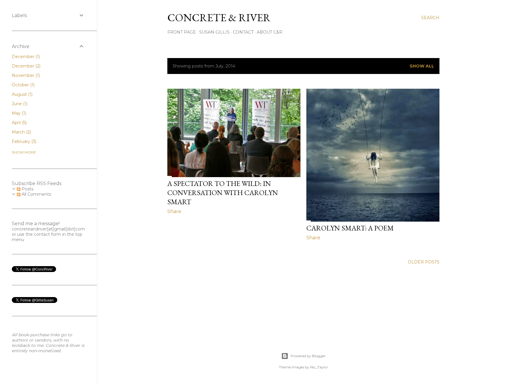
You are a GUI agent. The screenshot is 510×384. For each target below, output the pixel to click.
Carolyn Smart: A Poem (350, 228)
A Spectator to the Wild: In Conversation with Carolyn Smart (222, 192)
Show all (422, 66)
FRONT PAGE (181, 32)
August (21, 94)
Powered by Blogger (308, 356)
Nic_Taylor (319, 367)
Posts (26, 189)
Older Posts (423, 262)
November (25, 75)
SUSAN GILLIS (214, 32)
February (23, 141)
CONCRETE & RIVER (219, 17)
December (25, 56)
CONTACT (243, 32)
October (22, 85)
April (18, 122)
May (18, 113)
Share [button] (174, 211)
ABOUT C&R (269, 32)
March (21, 132)
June (19, 103)
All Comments (35, 194)
